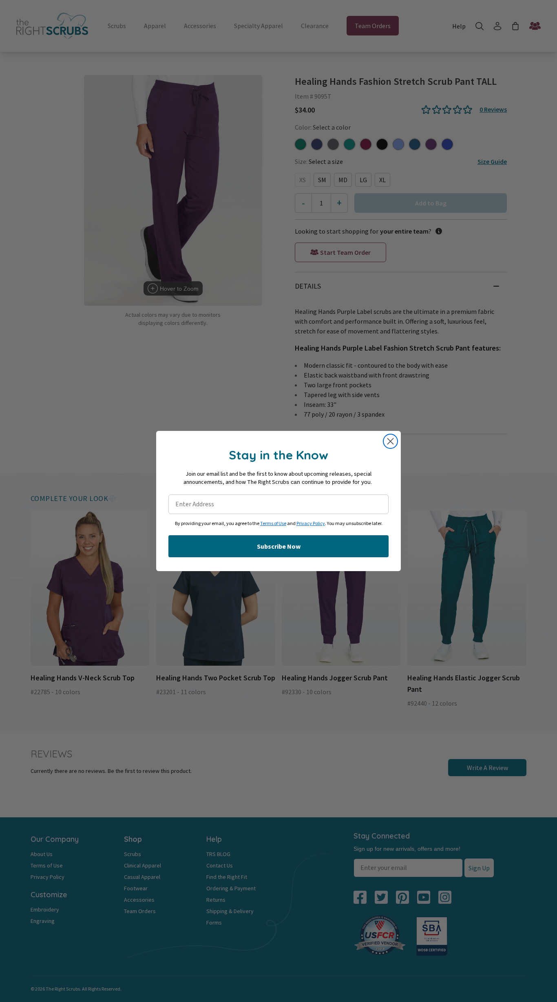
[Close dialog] (390, 441)
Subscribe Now (279, 546)
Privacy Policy (310, 523)
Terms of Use (273, 523)
